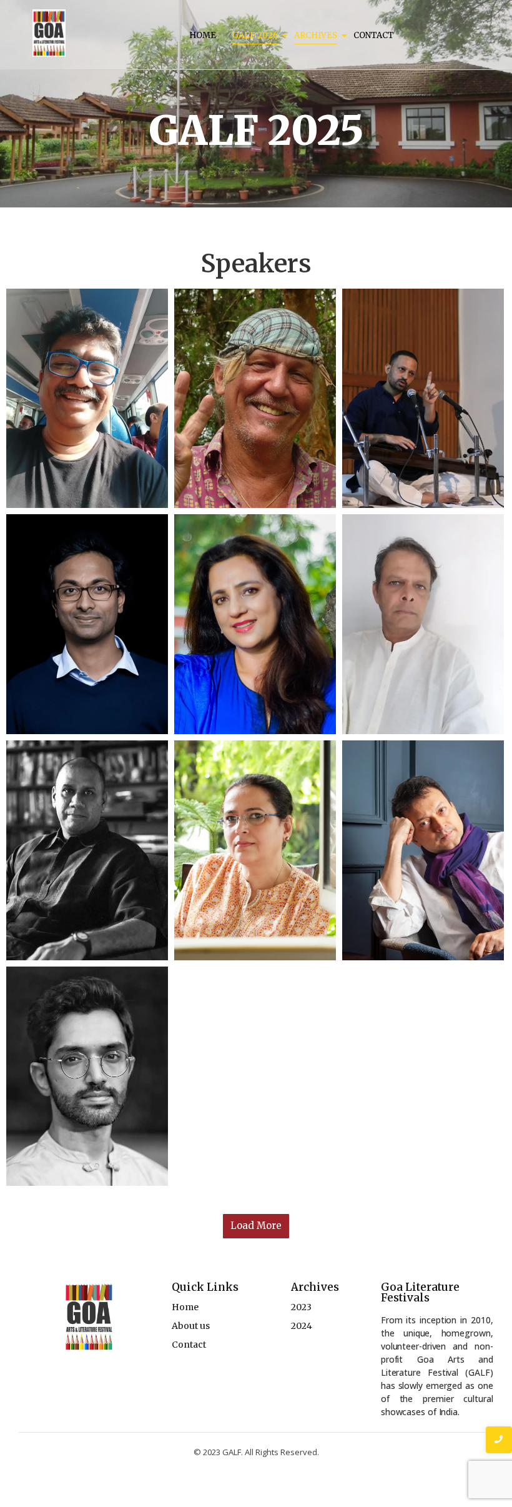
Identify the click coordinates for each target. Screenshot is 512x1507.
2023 (301, 1307)
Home (202, 35)
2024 (301, 1325)
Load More (256, 1225)
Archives (315, 35)
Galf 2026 (255, 35)
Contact (373, 35)
